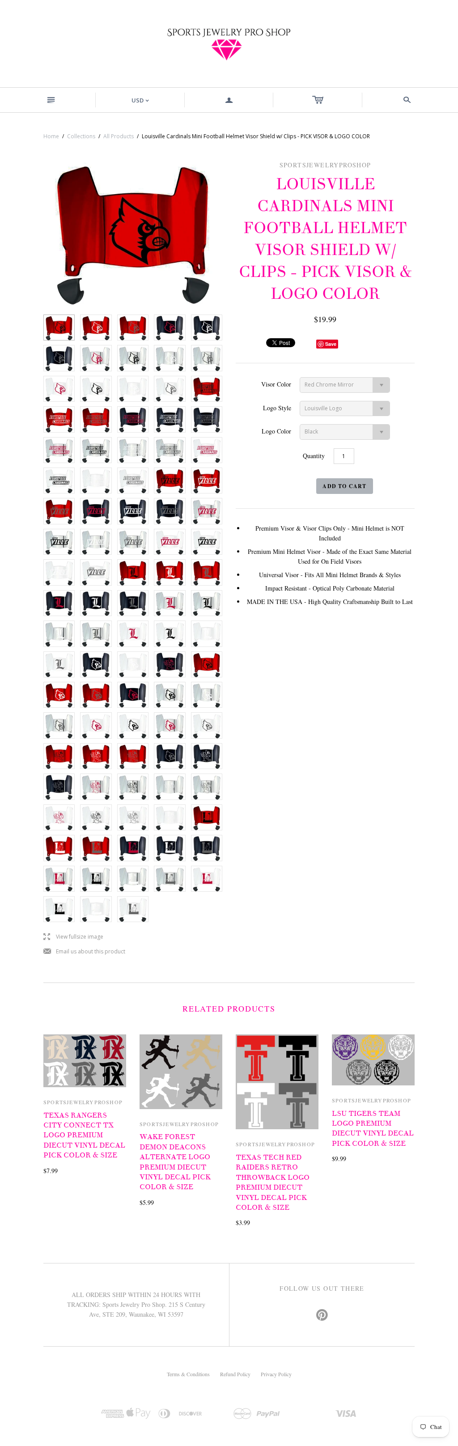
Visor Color (276, 384)
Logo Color (276, 431)
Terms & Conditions (188, 1374)
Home (51, 136)
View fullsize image (73, 937)
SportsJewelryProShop (83, 1102)
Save (330, 343)
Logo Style (277, 408)
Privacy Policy (276, 1374)
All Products (118, 136)
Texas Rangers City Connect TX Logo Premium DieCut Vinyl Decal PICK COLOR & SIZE (84, 1135)
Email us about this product (84, 952)
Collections (81, 136)
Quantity (314, 455)
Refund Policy (235, 1374)
